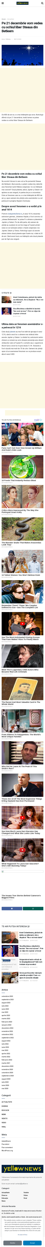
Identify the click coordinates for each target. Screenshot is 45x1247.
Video (4, 1122)
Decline (12, 1243)
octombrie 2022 (7, 1034)
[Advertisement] (22, 11)
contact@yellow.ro (21, 1184)
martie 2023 (6, 1018)
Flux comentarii (7, 1147)
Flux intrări (5, 1144)
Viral (4, 1127)
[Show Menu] (3, 3)
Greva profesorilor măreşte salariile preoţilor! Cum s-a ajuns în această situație (30, 975)
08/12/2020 (17, 39)
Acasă (4, 19)
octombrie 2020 (7, 1072)
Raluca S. (26, 940)
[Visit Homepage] (22, 3)
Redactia (26, 967)
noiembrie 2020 (7, 1069)
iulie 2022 (5, 1044)
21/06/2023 (34, 980)
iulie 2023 (5, 1006)
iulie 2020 (5, 1082)
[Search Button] (42, 3)
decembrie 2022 (7, 1028)
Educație (5, 1110)
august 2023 (6, 1003)
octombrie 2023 (7, 996)
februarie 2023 (7, 1022)
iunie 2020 (5, 1085)
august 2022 (6, 1041)
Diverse (5, 1106)
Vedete (4, 1118)
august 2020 (6, 1079)
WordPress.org (7, 1150)
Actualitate (10, 19)
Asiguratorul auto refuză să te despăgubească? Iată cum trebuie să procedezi (30, 961)
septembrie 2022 (8, 1038)
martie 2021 (6, 1063)
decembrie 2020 (7, 1066)
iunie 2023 (5, 1009)
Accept (20, 1234)
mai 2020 (5, 1088)
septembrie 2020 (8, 1076)
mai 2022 (5, 1050)
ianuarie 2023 (6, 1025)
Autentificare (6, 1141)
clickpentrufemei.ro (15, 214)
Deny (25, 1234)
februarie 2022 (7, 1060)
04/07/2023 (17, 304)
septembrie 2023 (8, 999)
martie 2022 (6, 1057)
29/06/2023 (34, 967)
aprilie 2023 (6, 1015)
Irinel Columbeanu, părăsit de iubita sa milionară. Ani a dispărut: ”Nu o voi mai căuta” (28, 299)
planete (13, 332)
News (4, 1114)
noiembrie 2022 (7, 1031)
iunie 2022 (5, 1047)
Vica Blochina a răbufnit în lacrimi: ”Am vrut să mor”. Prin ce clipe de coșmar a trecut (26, 311)
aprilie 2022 (6, 1053)
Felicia (8, 39)
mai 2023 (5, 1012)
